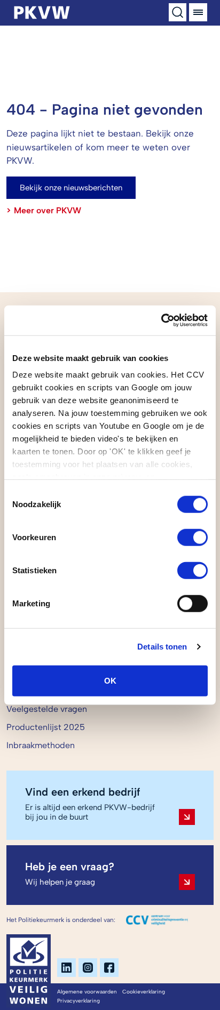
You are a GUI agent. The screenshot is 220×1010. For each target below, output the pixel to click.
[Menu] (198, 12)
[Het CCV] (157, 920)
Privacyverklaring (78, 1000)
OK (110, 680)
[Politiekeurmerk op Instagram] (87, 967)
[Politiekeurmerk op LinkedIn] (66, 967)
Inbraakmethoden (40, 745)
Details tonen (162, 646)
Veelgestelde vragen (46, 709)
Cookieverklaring (143, 991)
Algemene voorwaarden (87, 991)
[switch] (192, 537)
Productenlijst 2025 (45, 727)
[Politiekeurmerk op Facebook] (109, 967)
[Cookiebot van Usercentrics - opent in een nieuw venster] (161, 320)
